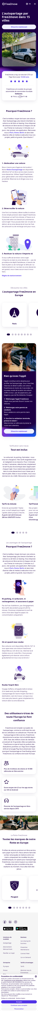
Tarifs (22, 966)
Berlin (22, 133)
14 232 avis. (25, 77)
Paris (12, 133)
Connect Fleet (25, 953)
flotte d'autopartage (14, 170)
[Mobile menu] (34, 4)
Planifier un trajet (9, 953)
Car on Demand (26, 957)
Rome (16, 133)
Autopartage (7, 943)
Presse (5, 970)
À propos (6, 966)
